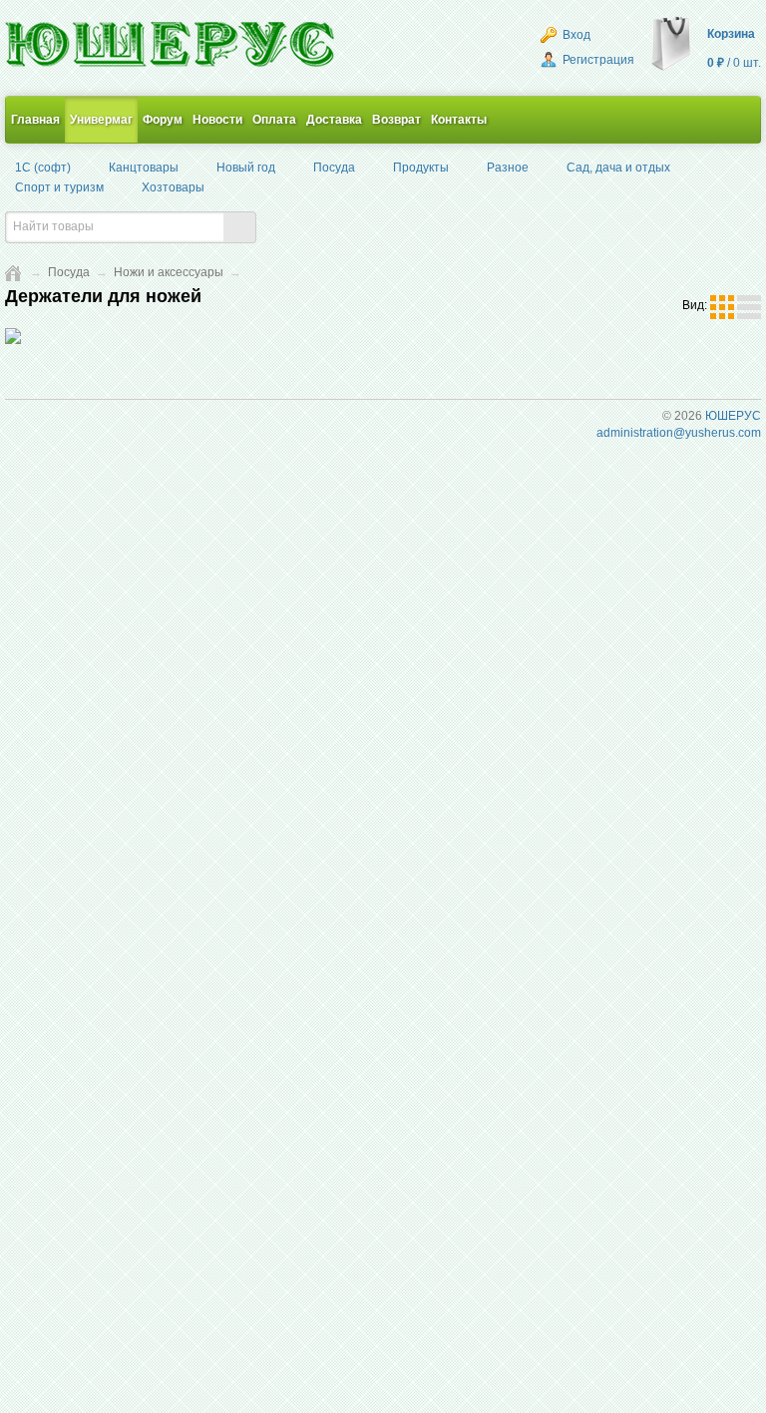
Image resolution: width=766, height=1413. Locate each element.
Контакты (459, 120)
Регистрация (597, 60)
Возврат (396, 120)
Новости (217, 120)
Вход (575, 35)
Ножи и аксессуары (168, 272)
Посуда (69, 272)
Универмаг (101, 120)
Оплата (274, 120)
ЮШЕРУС (733, 416)
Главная (35, 120)
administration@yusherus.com (678, 433)
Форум (163, 120)
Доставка (334, 120)
